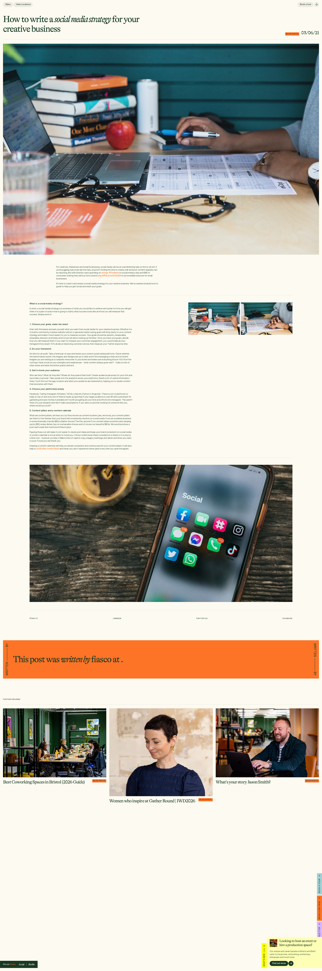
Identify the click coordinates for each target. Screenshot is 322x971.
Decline (31, 964)
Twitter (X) (202, 618)
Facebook (287, 618)
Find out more (279, 963)
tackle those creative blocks (48, 449)
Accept (21, 964)
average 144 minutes (110, 273)
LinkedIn (117, 618)
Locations (23, 5)
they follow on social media (109, 275)
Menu (8, 5)
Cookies (13, 964)
